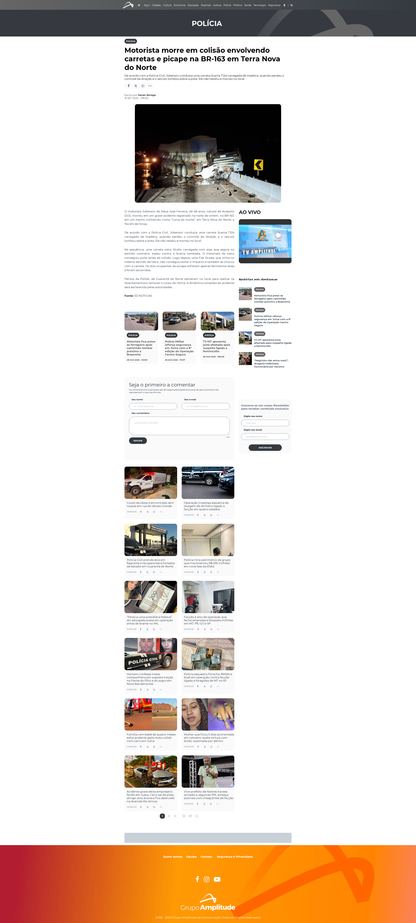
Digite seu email (253, 429)
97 (190, 816)
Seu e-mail (190, 399)
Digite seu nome (253, 416)
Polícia (130, 41)
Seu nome (137, 399)
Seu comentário (141, 413)
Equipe (191, 856)
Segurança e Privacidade (235, 856)
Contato (206, 856)
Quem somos (172, 856)
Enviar (138, 440)
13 (184, 816)
